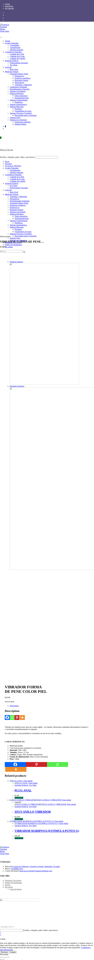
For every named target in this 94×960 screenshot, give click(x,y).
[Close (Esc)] (1, 957)
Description (14, 706)
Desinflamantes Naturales (19, 89)
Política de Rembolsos (13, 245)
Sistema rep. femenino (18, 120)
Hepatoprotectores (22, 98)
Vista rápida (28, 781)
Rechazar (4, 952)
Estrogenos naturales (23, 122)
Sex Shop (13, 65)
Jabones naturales (16, 50)
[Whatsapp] (12, 717)
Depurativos (19, 83)
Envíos (7, 885)
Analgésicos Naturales (18, 87)
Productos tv (19, 76)
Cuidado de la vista (17, 56)
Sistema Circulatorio (17, 91)
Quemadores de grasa (23, 111)
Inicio (7, 4)
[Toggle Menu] (1, 37)
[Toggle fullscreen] (6, 957)
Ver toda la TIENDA (13, 166)
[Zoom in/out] (8, 957)
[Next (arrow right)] (3, 959)
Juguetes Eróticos (11, 61)
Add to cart (19, 798)
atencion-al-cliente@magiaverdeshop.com (36, 871)
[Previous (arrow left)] (1, 959)
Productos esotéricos (22, 78)
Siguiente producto (17, 386)
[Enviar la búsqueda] (24, 251)
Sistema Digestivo (17, 93)
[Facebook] (7, 717)
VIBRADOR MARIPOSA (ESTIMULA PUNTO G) (47, 830)
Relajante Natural (21, 80)
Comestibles (14, 45)
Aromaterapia (15, 47)
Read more (19, 819)
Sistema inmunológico (18, 104)
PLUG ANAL (23, 790)
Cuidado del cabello (17, 58)
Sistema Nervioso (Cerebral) (21, 113)
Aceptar (13, 952)
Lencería (8, 67)
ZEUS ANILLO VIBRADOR (33, 811)
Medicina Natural (11, 72)
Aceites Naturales (11, 43)
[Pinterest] (17, 717)
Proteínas (18, 109)
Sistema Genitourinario (19, 100)
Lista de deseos (16, 889)
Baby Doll (14, 69)
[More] (22, 717)
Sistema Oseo (15, 118)
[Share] (3, 957)
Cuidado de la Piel (17, 54)
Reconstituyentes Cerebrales (25, 115)
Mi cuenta (9, 8)
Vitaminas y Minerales (23, 85)
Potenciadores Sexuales (19, 63)
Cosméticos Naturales (13, 52)
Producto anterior (16, 262)
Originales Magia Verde (19, 74)
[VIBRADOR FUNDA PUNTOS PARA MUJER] (44, 384)
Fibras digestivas (21, 96)
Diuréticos (19, 102)
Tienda (7, 41)
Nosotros (9, 6)
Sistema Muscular (17, 107)
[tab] (49, 706)
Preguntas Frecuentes (13, 243)
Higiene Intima (20, 124)
